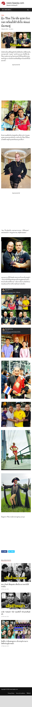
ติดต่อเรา (29, 693)
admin (11, 29)
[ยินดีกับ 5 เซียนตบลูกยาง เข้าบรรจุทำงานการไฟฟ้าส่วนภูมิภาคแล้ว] (16, 639)
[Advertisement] (16, 82)
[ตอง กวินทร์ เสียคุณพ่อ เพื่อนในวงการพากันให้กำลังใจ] (16, 582)
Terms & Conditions (20, 693)
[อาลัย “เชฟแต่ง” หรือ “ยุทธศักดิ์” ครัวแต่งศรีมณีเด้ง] (16, 609)
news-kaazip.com (15, 2)
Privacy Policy (11, 693)
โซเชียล (2, 15)
